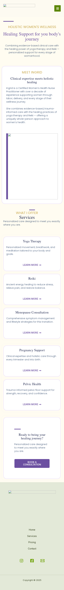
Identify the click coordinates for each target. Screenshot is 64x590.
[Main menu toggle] (57, 8)
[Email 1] (42, 560)
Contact (32, 548)
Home (32, 529)
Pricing (32, 542)
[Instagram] (21, 560)
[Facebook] (32, 560)
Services (32, 536)
